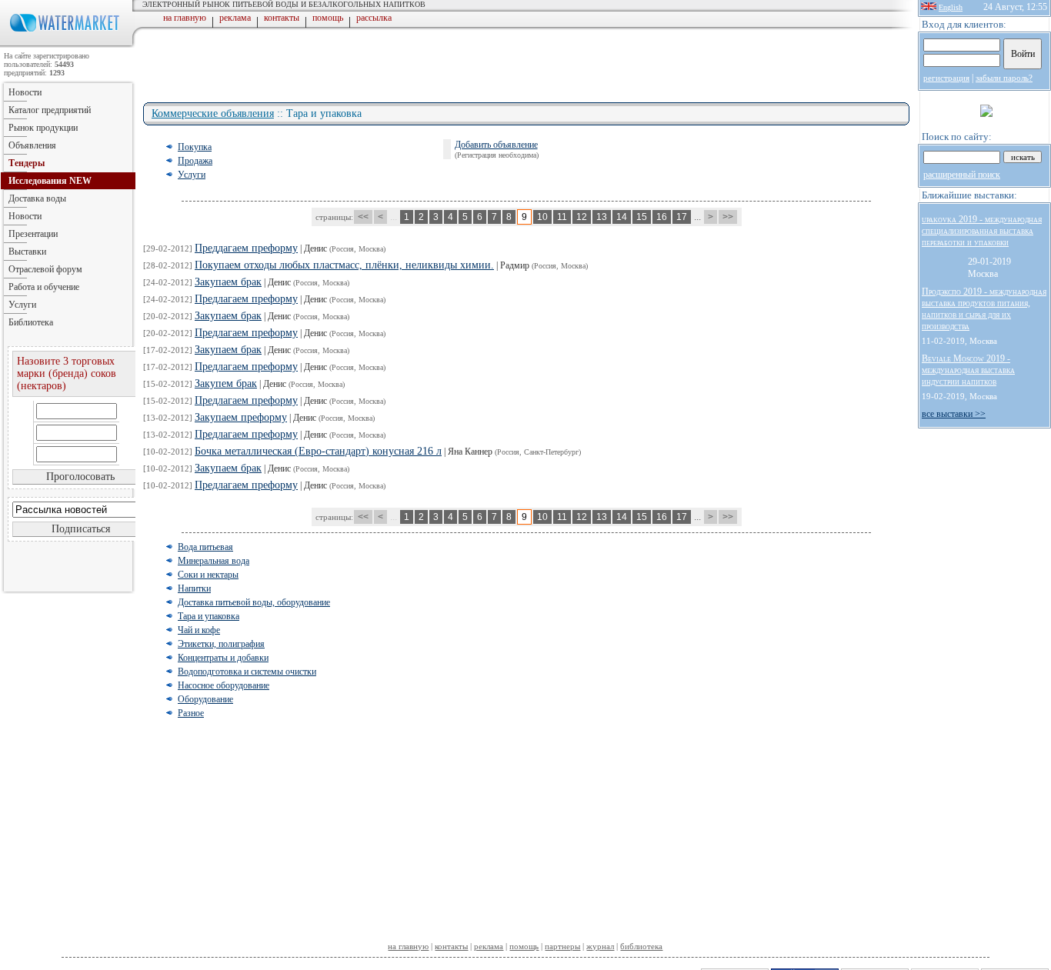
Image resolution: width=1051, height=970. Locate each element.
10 (542, 217)
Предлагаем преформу (246, 299)
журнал (600, 946)
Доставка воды (37, 198)
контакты (281, 17)
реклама (235, 17)
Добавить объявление (496, 144)
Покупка (195, 147)
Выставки (27, 251)
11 (562, 217)
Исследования (50, 180)
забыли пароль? (1004, 77)
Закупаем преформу (241, 417)
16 (661, 217)
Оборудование (205, 699)
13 (601, 217)
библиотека (641, 946)
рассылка (374, 17)
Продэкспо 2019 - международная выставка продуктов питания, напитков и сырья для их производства (984, 309)
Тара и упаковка (208, 616)
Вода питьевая (205, 547)
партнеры (562, 946)
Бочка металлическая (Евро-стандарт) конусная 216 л (318, 451)
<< (363, 217)
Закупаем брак (228, 282)
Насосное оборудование (223, 685)
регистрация (946, 77)
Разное (191, 713)
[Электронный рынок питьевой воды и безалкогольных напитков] (67, 44)
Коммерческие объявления (213, 113)
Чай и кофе (199, 630)
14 (621, 217)
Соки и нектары (208, 574)
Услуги (191, 174)
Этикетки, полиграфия (221, 643)
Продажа (195, 160)
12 (581, 217)
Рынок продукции (43, 127)
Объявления (32, 145)
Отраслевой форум (45, 269)
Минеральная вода (213, 560)
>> (728, 217)
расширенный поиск (961, 174)
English (951, 7)
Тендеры (26, 163)
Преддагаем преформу (246, 248)
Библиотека (30, 322)
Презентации (33, 233)
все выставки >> (954, 413)
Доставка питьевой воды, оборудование (254, 602)
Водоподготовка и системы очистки (247, 671)
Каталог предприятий (49, 110)
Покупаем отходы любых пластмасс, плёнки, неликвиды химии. (344, 265)
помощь (327, 17)
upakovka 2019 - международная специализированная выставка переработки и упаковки (982, 231)
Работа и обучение (43, 287)
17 (681, 217)
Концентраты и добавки (223, 657)
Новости (25, 92)
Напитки (194, 588)
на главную (184, 17)
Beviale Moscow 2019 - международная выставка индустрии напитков (968, 370)
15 (641, 217)
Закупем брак (226, 383)
